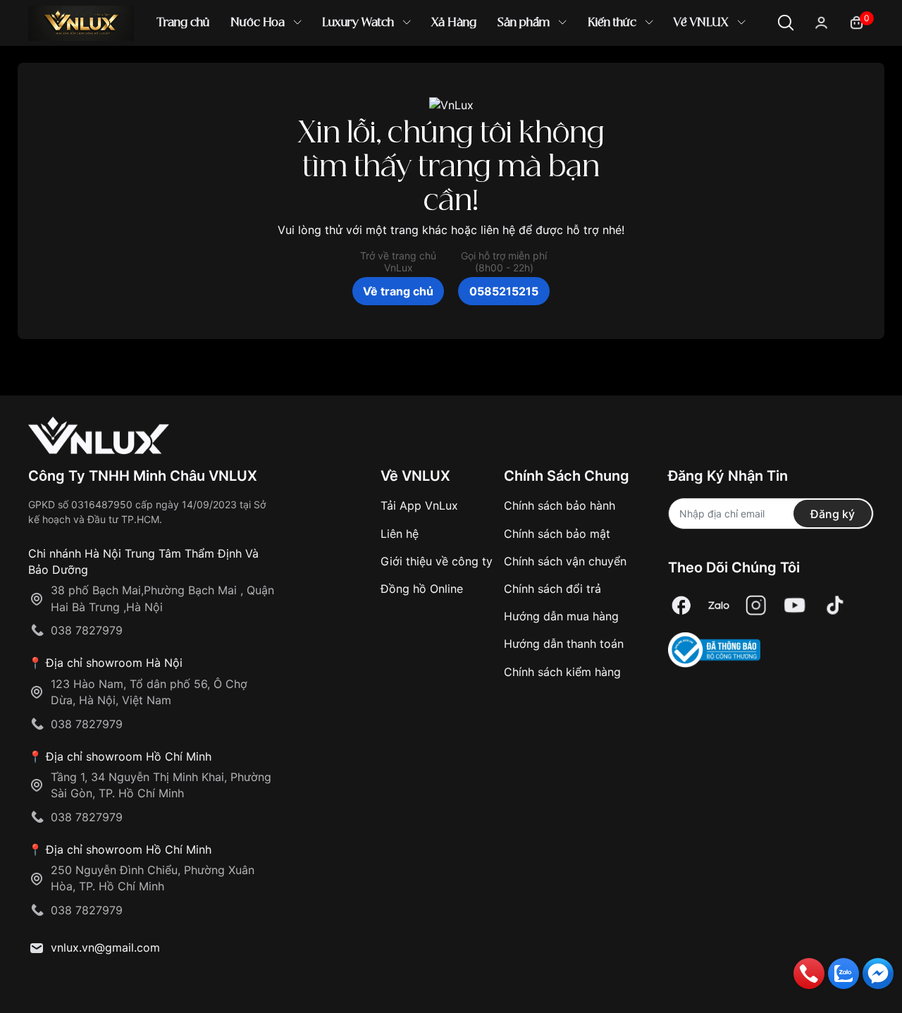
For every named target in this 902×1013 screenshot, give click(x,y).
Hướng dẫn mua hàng (561, 616)
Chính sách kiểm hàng (562, 672)
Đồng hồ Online (422, 589)
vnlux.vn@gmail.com (105, 947)
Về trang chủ (398, 291)
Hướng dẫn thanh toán (564, 644)
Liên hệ (400, 534)
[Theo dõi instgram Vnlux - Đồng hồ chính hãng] (756, 605)
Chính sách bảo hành (559, 505)
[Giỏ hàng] (856, 21)
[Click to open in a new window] (681, 605)
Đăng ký (832, 514)
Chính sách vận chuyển (565, 561)
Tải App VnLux (419, 505)
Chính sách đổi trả (552, 589)
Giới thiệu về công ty (437, 561)
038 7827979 (87, 630)
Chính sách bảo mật (557, 534)
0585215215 (503, 291)
